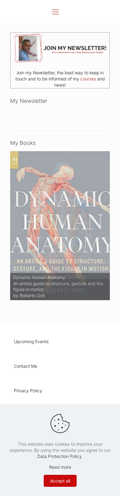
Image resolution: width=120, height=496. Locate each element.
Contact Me (25, 366)
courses (88, 78)
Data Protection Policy (59, 456)
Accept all (60, 480)
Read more (60, 467)
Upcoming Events (31, 341)
